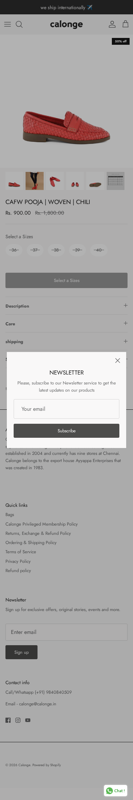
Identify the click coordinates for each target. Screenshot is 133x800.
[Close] (117, 360)
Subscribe (67, 431)
